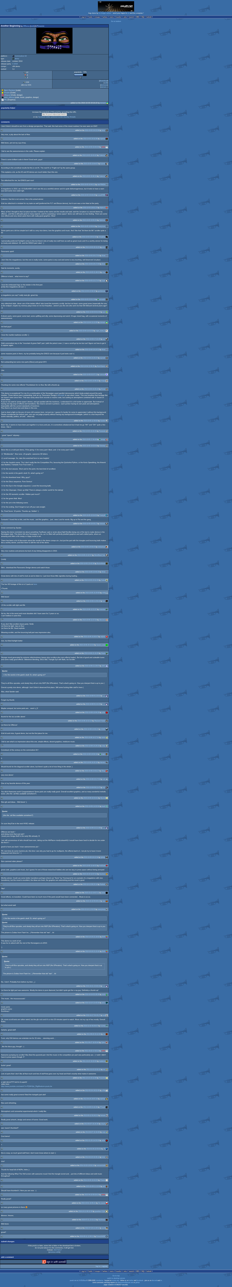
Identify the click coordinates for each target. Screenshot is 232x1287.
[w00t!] (107, 147)
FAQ (142, 17)
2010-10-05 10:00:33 (91, 381)
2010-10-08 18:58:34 (90, 754)
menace (102, 524)
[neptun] (107, 636)
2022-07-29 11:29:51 (92, 1228)
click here (57, 1250)
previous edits (54, 1252)
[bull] (107, 1015)
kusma (103, 164)
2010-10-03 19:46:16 (89, 176)
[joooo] (107, 893)
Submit (149, 17)
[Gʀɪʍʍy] (107, 446)
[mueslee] (107, 609)
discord (154, 1280)
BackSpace (101, 366)
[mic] (107, 787)
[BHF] (107, 937)
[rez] (107, 1069)
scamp (103, 1026)
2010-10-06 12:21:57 (89, 609)
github (137, 1282)
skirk (103, 994)
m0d (103, 593)
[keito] (107, 1157)
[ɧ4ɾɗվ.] (107, 857)
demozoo (104, 85)
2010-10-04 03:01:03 (93, 312)
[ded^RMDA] (107, 184)
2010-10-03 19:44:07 (91, 164)
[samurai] (107, 374)
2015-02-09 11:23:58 (93, 1186)
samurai (102, 374)
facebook (41, 117)
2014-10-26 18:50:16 (87, 1165)
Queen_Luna (100, 645)
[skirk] (107, 994)
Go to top (116, 1276)
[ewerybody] (107, 909)
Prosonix (40, 26)
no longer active (105, 13)
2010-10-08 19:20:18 (90, 762)
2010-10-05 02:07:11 (90, 374)
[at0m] (107, 1140)
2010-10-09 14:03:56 (92, 806)
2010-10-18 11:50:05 (88, 909)
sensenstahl (101, 1165)
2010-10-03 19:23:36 (92, 130)
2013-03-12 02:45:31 (91, 1115)
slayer (103, 1124)
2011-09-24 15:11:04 (94, 1034)
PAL (5, 100)
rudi (104, 779)
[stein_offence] (3, 97)
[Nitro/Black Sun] (107, 555)
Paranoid (102, 431)
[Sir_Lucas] (107, 1203)
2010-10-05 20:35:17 (90, 524)
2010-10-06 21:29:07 (92, 666)
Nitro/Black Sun (99, 555)
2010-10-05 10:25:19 (91, 389)
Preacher (102, 1078)
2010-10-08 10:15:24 (84, 721)
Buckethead (101, 563)
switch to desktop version (116, 1278)
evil (104, 339)
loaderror (102, 1061)
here (35, 584)
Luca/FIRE (101, 195)
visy (103, 272)
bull (104, 1015)
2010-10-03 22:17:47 (92, 280)
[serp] (107, 1132)
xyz (104, 312)
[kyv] (107, 601)
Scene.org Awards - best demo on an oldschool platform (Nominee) (81, 78)
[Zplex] (107, 1042)
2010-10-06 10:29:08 (92, 593)
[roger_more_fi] (107, 331)
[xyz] (107, 312)
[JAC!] (107, 666)
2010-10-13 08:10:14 (90, 884)
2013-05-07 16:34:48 (92, 1132)
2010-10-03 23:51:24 (88, 299)
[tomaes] (107, 103)
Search (131, 17)
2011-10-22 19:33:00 (89, 1061)
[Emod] (107, 389)
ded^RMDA (101, 184)
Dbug (103, 771)
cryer (103, 280)
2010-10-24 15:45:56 (92, 1003)
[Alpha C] (107, 208)
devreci (102, 762)
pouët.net (73, 1280)
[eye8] (107, 1228)
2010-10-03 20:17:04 (92, 264)
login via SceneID (58, 1262)
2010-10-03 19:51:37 (90, 208)
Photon (102, 1180)
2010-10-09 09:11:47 (93, 787)
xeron (103, 737)
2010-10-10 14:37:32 (90, 874)
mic (104, 787)
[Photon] (107, 1180)
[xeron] (107, 737)
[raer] (107, 901)
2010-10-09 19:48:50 (89, 865)
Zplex (103, 1042)
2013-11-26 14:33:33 (92, 1140)
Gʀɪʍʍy (102, 446)
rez (104, 1069)
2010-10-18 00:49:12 (93, 901)
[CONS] (107, 729)
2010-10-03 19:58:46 (88, 226)
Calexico (102, 155)
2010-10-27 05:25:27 (93, 1015)
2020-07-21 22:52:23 (89, 1220)
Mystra (102, 798)
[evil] (107, 339)
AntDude (102, 865)
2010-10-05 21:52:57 (84, 555)
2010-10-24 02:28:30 (92, 994)
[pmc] (107, 247)
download (104, 81)
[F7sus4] (107, 1107)
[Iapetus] (107, 139)
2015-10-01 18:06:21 (88, 1203)
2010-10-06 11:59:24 (93, 601)
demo (15, 59)
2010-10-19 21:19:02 (92, 937)
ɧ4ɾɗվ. (103, 857)
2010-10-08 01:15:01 (93, 696)
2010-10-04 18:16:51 (92, 349)
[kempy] (107, 439)
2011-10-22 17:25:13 (92, 1051)
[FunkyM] (107, 515)
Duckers (102, 874)
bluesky (66, 117)
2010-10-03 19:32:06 (90, 139)
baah (103, 806)
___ (104, 696)
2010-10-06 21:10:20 (91, 653)
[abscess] (107, 620)
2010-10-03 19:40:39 (92, 147)
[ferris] (107, 130)
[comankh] (107, 299)
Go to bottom (116, 21)
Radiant (102, 884)
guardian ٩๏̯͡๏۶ (100, 1211)
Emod (103, 389)
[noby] (107, 746)
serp (103, 1132)
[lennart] (107, 1115)
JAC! (103, 666)
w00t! (103, 147)
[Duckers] (107, 874)
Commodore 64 (19, 56)
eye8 (103, 1228)
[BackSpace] (107, 366)
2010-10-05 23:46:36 (92, 572)
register (105, 1266)
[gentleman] (107, 291)
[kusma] (107, 164)
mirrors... (104, 87)
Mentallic (61, 395)
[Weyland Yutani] (107, 721)
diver (103, 264)
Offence (26, 26)
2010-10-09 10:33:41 (90, 798)
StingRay (102, 237)
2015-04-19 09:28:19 (92, 1195)
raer (104, 901)
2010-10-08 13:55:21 (91, 729)
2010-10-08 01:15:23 (93, 704)
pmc (103, 247)
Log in (83, 17)
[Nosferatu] (107, 1220)
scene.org (115, 1280)
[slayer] (107, 1124)
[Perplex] (3, 92)
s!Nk (103, 1090)
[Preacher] (107, 1078)
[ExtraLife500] (107, 1236)
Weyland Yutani (99, 721)
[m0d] (107, 593)
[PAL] (3, 100)
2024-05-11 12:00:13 (87, 1236)
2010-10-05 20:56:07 (88, 547)
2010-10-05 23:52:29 (91, 580)
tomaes (103, 103)
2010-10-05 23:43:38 (87, 563)
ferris (103, 130)
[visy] (107, 272)
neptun (103, 636)
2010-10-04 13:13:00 (90, 322)
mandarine (99, 1280)
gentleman (101, 291)
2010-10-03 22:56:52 (88, 291)
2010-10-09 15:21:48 (93, 828)
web (32, 26)
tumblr (60, 117)
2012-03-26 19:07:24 (90, 1099)
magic (103, 754)
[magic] (107, 754)
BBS (137, 17)
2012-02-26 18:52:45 (92, 1090)
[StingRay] (107, 237)
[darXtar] (107, 1099)
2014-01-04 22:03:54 (94, 1149)
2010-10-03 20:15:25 (92, 247)
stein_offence (9, 97)
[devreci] (107, 762)
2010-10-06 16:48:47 (91, 636)
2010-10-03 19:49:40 (88, 195)
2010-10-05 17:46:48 (89, 439)
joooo (103, 893)
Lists (125, 17)
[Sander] (107, 421)
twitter (48, 117)
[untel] (107, 712)
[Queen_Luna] (107, 645)
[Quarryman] (107, 226)
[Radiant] (107, 884)
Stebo (103, 580)
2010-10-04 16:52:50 (86, 331)
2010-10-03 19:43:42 (89, 155)
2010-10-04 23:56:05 (87, 366)
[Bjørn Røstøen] (3, 90)
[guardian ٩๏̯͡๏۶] (107, 1211)
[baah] (107, 806)
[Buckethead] (107, 563)
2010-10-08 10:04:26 (92, 712)
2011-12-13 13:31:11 (93, 1069)
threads (73, 117)
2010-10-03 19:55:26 (89, 220)
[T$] (107, 1149)
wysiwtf (102, 358)
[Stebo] (107, 580)
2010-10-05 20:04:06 (90, 515)
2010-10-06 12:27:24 (89, 620)
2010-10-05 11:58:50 (90, 421)
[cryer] (107, 280)
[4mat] (107, 255)
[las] (107, 1034)
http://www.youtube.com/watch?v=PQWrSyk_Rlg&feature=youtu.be (26, 1086)
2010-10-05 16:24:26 (89, 431)
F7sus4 (102, 1107)
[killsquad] (3, 95)
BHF (103, 937)
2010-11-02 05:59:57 (91, 1026)
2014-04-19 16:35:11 (92, 1157)
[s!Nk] (107, 1090)
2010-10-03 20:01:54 (89, 237)
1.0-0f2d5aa (82, 1280)
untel (103, 712)
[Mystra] (107, 798)
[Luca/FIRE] (107, 195)
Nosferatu (101, 1220)
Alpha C (102, 208)
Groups (97, 17)
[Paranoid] (107, 431)
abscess (102, 620)
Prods (89, 17)
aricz (103, 1003)
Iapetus (102, 139)
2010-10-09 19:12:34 (91, 857)
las (104, 1034)
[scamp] (107, 1026)
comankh (102, 299)
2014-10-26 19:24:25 (90, 1180)
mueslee (102, 609)
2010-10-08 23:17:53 (93, 779)
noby (103, 746)
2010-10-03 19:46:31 (88, 184)
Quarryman (101, 226)
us (128, 13)
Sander (102, 421)
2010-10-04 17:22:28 (93, 339)
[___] (107, 696)
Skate (103, 653)
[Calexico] (107, 155)
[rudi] (107, 779)
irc (161, 1280)
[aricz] (107, 1003)
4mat (103, 255)
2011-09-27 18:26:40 (92, 1042)
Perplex (7, 92)
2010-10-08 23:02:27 (92, 771)
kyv (104, 601)
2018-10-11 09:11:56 (85, 1211)
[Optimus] (107, 220)
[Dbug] (107, 771)
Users (111, 17)
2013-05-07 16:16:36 (91, 1124)
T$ (104, 1149)
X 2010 (15, 64)
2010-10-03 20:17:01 (92, 255)
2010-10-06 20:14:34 (87, 645)
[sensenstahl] (107, 1165)
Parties (104, 17)
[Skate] (107, 653)
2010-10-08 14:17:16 (91, 737)
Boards (118, 17)
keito (103, 1157)
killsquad (7, 95)
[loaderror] (107, 1061)
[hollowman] (107, 547)
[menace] (107, 524)
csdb (106, 83)
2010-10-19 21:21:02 (92, 951)
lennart (103, 1115)
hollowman (101, 547)
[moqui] (107, 381)
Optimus (102, 220)
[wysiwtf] (107, 358)
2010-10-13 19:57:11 (92, 893)
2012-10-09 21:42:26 (90, 1107)
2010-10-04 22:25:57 (90, 358)
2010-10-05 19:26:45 (90, 446)
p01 (104, 1186)
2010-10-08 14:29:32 (92, 746)
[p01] (107, 1186)
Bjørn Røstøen (9, 90)
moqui (103, 381)
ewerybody (101, 909)
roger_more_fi (100, 331)
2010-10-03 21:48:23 (92, 272)
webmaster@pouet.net (125, 1282)
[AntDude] (107, 865)
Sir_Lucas (101, 1203)
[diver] (107, 264)
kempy (103, 439)
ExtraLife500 (100, 1236)
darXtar (102, 1099)
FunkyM (102, 515)
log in (98, 1266)
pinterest (54, 117)
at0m (103, 1140)
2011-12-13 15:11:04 (89, 1078)
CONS (103, 729)
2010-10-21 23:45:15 (93, 986)
